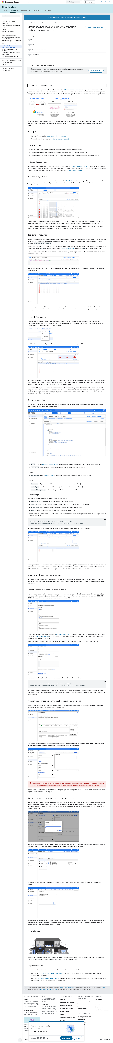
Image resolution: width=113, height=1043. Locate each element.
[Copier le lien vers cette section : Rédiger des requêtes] (49, 235)
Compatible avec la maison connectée (57, 136)
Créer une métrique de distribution (52, 973)
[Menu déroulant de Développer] (30, 11)
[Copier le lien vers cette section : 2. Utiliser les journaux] (49, 162)
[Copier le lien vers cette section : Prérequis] (38, 132)
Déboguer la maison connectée (73, 90)
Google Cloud (70, 181)
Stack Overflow (99, 1007)
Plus (54, 2)
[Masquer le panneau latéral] (20, 1040)
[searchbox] (11, 16)
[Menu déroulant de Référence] (42, 11)
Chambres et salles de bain (67, 1017)
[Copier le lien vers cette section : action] (34, 461)
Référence (37, 10)
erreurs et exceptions (68, 248)
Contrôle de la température (67, 1002)
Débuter (4, 10)
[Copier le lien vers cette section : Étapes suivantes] (44, 966)
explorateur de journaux (75, 170)
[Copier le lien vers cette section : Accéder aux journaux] (49, 177)
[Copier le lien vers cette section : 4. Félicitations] (42, 931)
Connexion (108, 2)
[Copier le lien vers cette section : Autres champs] (40, 495)
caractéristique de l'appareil (50, 464)
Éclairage (62, 999)
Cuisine (62, 1014)
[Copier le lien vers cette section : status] (34, 481)
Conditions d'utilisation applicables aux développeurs (84, 1018)
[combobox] (74, 1)
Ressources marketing (84, 1004)
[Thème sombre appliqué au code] (105, 519)
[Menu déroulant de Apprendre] (18, 11)
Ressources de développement (82, 1007)
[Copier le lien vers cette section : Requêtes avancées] (47, 400)
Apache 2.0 (104, 987)
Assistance (48, 10)
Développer (27, 2)
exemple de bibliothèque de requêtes (48, 978)
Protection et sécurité (66, 1005)
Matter (26, 999)
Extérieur (62, 1020)
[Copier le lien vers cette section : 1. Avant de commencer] (50, 86)
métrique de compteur (62, 634)
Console (100, 2)
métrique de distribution (42, 636)
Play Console (98, 999)
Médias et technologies (66, 1008)
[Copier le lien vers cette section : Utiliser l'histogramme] (48, 317)
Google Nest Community (102, 1010)
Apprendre (13, 10)
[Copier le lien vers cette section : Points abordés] (43, 145)
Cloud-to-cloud (9, 7)
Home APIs (45, 1004)
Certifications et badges (84, 1001)
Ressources (38, 2)
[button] (11, 55)
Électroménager (64, 1011)
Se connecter (66, 1038)
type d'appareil (49, 475)
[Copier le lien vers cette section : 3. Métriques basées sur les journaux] (62, 575)
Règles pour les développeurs (82, 1023)
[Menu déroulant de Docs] (50, 2)
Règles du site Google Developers (48, 989)
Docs (46, 2)
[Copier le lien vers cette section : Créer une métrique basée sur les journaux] (68, 590)
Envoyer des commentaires (95, 28)
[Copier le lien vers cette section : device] (34, 472)
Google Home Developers (34, 22)
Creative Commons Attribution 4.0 (68, 987)
